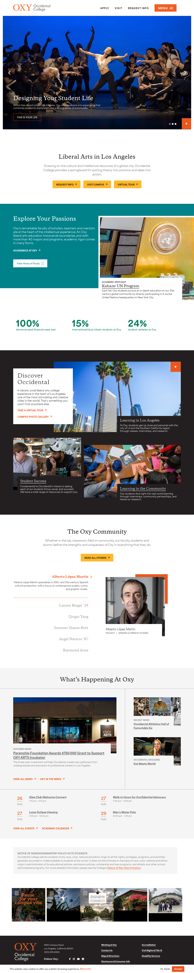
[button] (9, 73)
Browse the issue (28, 117)
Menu (163, 8)
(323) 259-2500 (52, 952)
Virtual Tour (126, 184)
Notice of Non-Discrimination (124, 867)
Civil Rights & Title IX (152, 950)
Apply (104, 8)
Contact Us (106, 950)
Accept (178, 969)
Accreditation (149, 944)
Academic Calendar (55, 828)
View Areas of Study (28, 263)
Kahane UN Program (120, 286)
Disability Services (151, 955)
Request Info (138, 8)
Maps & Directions (110, 955)
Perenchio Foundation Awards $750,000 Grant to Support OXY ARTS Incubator (58, 755)
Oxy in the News (50, 778)
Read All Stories (96, 557)
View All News (23, 778)
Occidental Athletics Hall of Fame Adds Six (151, 726)
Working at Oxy (109, 944)
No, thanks (165, 969)
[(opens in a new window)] (28, 905)
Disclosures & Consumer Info (115, 961)
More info (85, 968)
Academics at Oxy (25, 250)
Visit (118, 8)
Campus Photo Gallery (33, 416)
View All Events (24, 828)
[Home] (40, 7)
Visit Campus (95, 184)
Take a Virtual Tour (30, 410)
